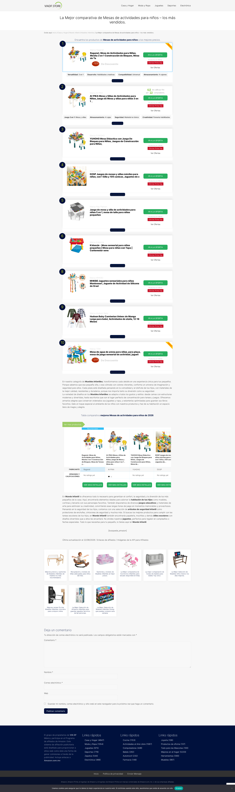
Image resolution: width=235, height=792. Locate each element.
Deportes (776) (92, 752)
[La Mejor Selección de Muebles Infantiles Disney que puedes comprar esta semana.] (105, 595)
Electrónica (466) (93, 760)
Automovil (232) (130, 756)
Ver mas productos (72, 424)
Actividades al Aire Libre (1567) (137, 744)
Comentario (50, 640)
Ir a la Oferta (155, 55)
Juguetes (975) (92, 748)
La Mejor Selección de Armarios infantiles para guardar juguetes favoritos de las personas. (80, 610)
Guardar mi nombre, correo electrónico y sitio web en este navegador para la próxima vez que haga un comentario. (101, 704)
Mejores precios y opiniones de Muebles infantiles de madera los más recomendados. (55, 574)
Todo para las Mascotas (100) (174, 748)
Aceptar (179, 788)
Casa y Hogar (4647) (94, 740)
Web (46, 693)
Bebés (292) (128, 752)
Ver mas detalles (93, 485)
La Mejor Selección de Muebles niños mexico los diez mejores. (179, 574)
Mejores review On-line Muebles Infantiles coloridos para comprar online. (55, 609)
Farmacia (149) (130, 760)
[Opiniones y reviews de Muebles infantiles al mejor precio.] (105, 559)
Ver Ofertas (155, 67)
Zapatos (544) (91, 756)
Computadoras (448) (132, 748)
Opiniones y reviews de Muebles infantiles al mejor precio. (105, 574)
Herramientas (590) (170, 756)
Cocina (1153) (129, 740)
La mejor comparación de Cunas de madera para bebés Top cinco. (154, 574)
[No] (232, 788)
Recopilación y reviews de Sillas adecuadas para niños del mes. (80, 574)
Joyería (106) (167, 740)
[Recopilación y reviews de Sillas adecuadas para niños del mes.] (80, 559)
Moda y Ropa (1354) (94, 744)
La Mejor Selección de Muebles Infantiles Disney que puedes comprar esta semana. (105, 610)
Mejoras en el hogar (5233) (173, 752)
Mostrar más (117, 80)
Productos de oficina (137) (173, 744)
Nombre (48, 672)
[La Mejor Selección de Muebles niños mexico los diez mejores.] (179, 559)
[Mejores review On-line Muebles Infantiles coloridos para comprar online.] (55, 595)
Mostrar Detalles (117, 159)
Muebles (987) (167, 760)
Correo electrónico (53, 682)
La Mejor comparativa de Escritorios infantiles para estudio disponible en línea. (130, 574)
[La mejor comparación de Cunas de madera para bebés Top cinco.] (155, 559)
